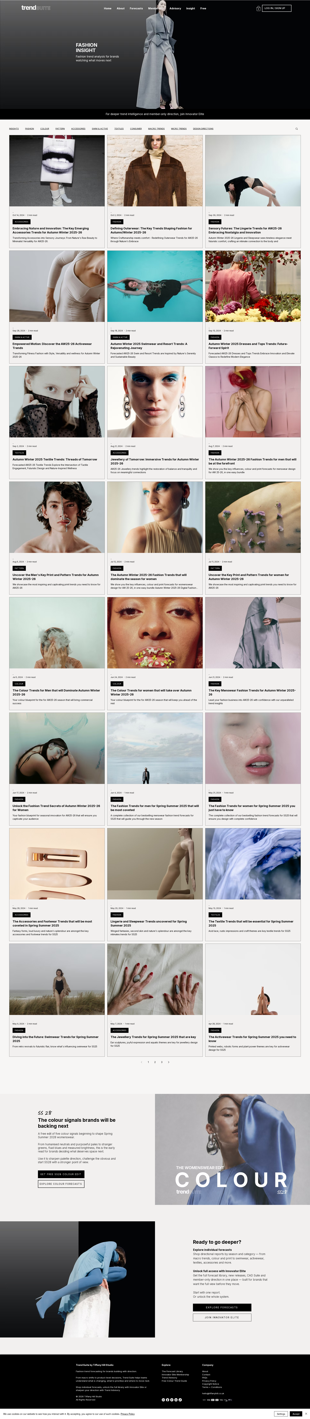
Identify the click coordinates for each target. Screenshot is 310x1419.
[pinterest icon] (171, 1399)
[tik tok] (180, 1399)
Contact (206, 1374)
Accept (296, 1413)
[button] (120, 8)
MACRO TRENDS (156, 128)
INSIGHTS (14, 128)
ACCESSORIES (78, 128)
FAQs (204, 1377)
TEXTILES (119, 128)
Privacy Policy (128, 1413)
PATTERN (60, 128)
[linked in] (176, 1399)
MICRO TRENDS (179, 128)
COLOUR (44, 128)
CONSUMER (136, 128)
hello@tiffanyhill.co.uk (213, 1393)
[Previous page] (141, 1062)
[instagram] (163, 1399)
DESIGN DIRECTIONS (203, 128)
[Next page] (168, 1062)
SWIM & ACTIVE (100, 128)
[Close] (306, 1413)
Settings (281, 1413)
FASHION (29, 128)
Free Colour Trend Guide (174, 1381)
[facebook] (167, 1399)
